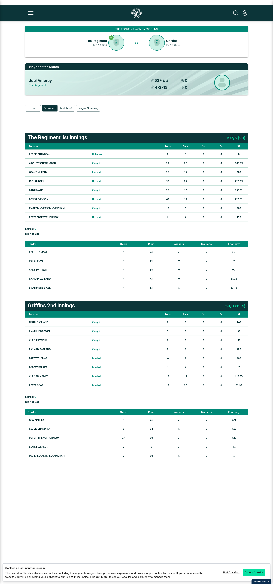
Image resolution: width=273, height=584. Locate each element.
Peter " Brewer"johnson (44, 217)
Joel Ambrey (40, 80)
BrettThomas (38, 251)
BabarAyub (36, 190)
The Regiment (96, 41)
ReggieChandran (39, 154)
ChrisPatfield (38, 269)
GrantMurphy (38, 172)
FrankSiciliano (38, 322)
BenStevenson (38, 199)
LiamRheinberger (40, 287)
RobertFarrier (38, 367)
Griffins (172, 41)
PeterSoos (36, 260)
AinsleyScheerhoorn (42, 163)
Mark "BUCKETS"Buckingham (47, 208)
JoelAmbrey (36, 181)
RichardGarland (40, 278)
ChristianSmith (39, 376)
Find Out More (231, 572)
